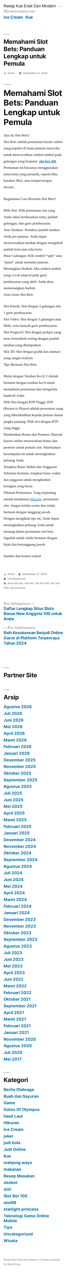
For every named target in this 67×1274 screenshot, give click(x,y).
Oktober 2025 (17, 773)
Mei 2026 (13, 726)
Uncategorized (16, 578)
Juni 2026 (13, 720)
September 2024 (20, 859)
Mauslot (36, 499)
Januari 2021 (16, 1032)
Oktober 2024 (17, 852)
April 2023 (14, 972)
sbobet (11, 1182)
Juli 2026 (13, 713)
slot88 (10, 1202)
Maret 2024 (15, 899)
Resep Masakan (19, 1176)
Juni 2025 (13, 799)
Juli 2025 (13, 793)
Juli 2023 (13, 952)
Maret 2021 (15, 1019)
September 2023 (20, 939)
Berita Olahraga (19, 1089)
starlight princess (21, 1209)
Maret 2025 (15, 819)
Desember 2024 (20, 839)
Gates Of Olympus (22, 1109)
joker (8, 1136)
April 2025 (14, 813)
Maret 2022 (15, 985)
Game (9, 1102)
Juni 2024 (14, 879)
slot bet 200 (47, 161)
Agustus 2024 (18, 866)
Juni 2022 (13, 979)
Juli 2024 (13, 872)
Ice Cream (13, 17)
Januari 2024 (17, 912)
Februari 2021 (17, 1025)
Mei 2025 (13, 806)
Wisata (10, 1240)
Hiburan (11, 1122)
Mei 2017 (13, 1059)
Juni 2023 (13, 959)
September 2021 (20, 1005)
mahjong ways (18, 1162)
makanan (12, 1169)
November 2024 (20, 846)
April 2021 (14, 1012)
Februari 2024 (18, 906)
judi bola (12, 1142)
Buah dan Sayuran (21, 1096)
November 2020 (20, 1039)
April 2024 (14, 892)
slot (7, 1189)
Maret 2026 (15, 740)
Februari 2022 (17, 992)
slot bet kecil (17, 587)
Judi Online (15, 1149)
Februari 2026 (17, 746)
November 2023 (20, 926)
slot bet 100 (42, 583)
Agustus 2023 (18, 946)
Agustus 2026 (18, 706)
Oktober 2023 (17, 932)
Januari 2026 (17, 753)
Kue (29, 17)
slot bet (29, 583)
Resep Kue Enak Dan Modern (30, 5)
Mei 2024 (13, 886)
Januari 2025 (17, 833)
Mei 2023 (13, 966)
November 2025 (20, 766)
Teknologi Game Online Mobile (26, 1218)
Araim (11, 73)
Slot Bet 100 (15, 1195)
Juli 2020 (13, 1052)
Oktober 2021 (17, 999)
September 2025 (20, 779)
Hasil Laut (13, 1116)
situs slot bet (15, 583)
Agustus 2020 (18, 1045)
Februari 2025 (17, 826)
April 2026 (14, 733)
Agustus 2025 (18, 786)
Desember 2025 (20, 760)
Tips (8, 1227)
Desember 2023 (20, 919)
